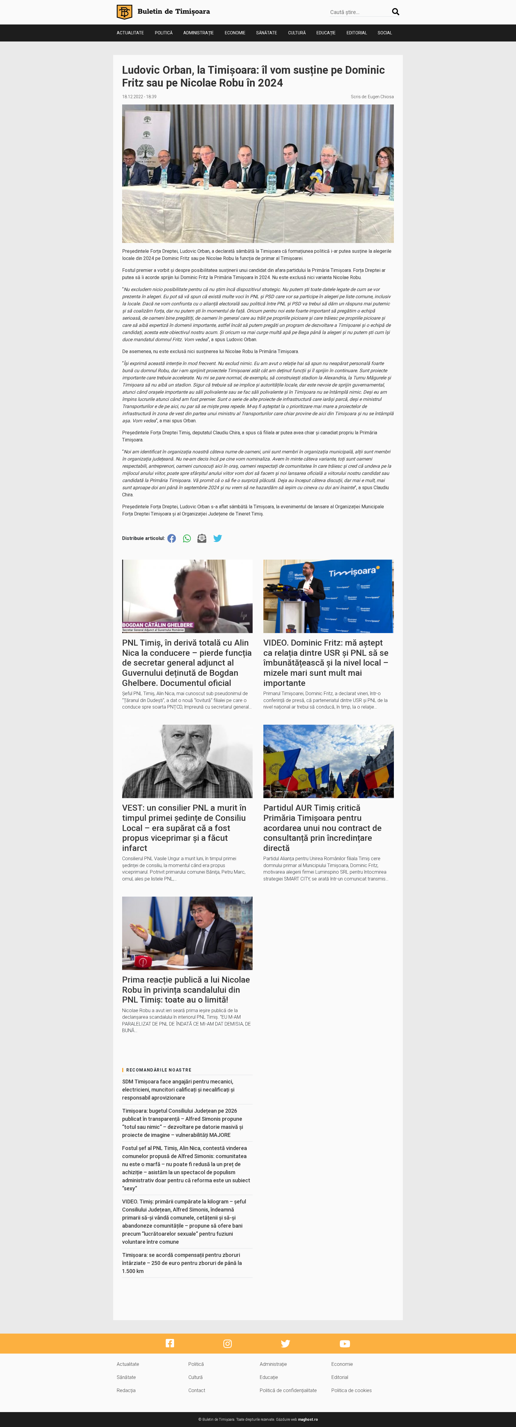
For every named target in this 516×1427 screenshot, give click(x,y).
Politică (164, 32)
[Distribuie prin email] (201, 538)
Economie (235, 32)
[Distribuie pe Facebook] (171, 538)
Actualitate (130, 32)
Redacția (126, 1390)
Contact (196, 1390)
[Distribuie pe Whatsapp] (187, 538)
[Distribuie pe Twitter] (217, 538)
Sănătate (266, 32)
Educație (326, 32)
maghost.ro (308, 1419)
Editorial (357, 32)
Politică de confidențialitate (288, 1390)
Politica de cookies (351, 1390)
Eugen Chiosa (381, 96)
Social (385, 32)
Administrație (198, 32)
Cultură (297, 32)
